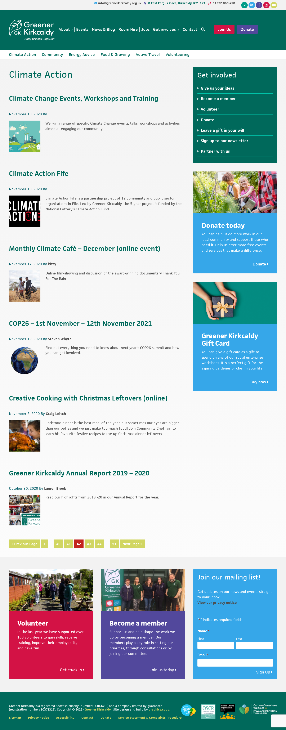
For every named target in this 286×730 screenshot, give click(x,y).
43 (90, 544)
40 (59, 544)
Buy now (258, 382)
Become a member (218, 98)
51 (115, 544)
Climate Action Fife (38, 173)
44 (100, 544)
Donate (247, 29)
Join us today (162, 669)
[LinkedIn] (252, 5)
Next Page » (132, 545)
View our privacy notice (217, 602)
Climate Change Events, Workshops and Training (83, 98)
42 (80, 544)
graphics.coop (159, 709)
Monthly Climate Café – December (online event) (84, 248)
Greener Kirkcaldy (32, 28)
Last (239, 639)
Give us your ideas (217, 88)
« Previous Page (24, 545)
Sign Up (263, 672)
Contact (87, 718)
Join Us (224, 29)
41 (70, 544)
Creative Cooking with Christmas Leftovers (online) (88, 398)
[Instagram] (266, 5)
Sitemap (15, 718)
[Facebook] (259, 5)
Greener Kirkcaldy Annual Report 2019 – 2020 (79, 473)
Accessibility (65, 718)
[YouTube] (274, 5)
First (200, 639)
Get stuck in (71, 669)
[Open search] (202, 29)
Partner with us (215, 151)
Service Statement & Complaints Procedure (150, 718)
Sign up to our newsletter (224, 140)
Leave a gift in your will (222, 130)
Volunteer (210, 109)
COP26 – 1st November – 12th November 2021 (80, 323)
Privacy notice (38, 718)
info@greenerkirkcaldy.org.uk (120, 3)
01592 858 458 (224, 3)
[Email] (244, 5)
